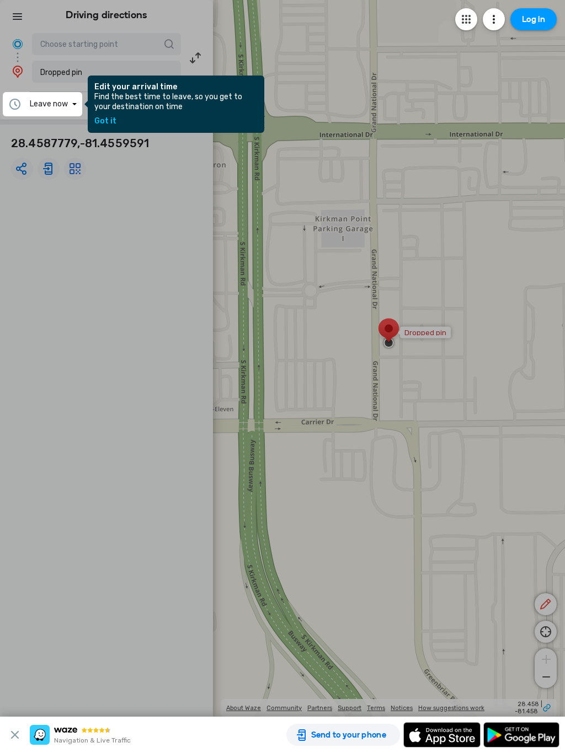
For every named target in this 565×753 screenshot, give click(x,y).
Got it (105, 121)
